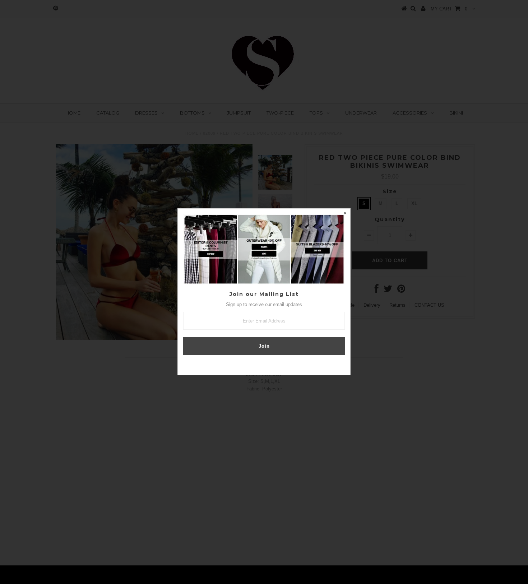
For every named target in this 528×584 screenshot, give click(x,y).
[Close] (344, 214)
